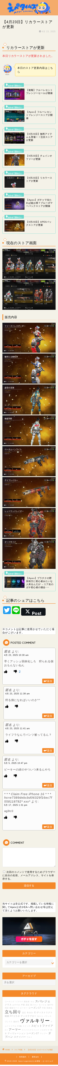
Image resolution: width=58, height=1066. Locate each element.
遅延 (27, 1005)
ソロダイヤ (45, 1030)
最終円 (16, 1022)
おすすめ (16, 1005)
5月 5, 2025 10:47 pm (15, 763)
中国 (44, 1008)
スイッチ (26, 1026)
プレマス (9, 1022)
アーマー (15, 1029)
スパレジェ (42, 1001)
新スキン (34, 1005)
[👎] (16, 671)
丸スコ (40, 1016)
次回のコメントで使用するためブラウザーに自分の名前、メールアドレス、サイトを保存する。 (28, 875)
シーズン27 (32, 1033)
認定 (24, 1013)
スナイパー (20, 1037)
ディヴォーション (17, 1033)
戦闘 (7, 1016)
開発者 (27, 1002)
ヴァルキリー (35, 1020)
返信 (49, 681)
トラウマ (19, 1002)
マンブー (44, 1033)
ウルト (30, 1037)
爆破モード (14, 1008)
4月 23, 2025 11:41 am (17, 728)
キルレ (30, 1012)
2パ (6, 1030)
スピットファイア (42, 1025)
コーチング (10, 1002)
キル (32, 1002)
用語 (7, 1008)
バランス (48, 1016)
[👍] (5, 671)
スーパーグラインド (30, 1030)
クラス (8, 1005)
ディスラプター (28, 1016)
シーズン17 (35, 1007)
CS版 (19, 1026)
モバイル (43, 1005)
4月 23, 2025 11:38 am (17, 693)
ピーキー (24, 1008)
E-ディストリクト (43, 1012)
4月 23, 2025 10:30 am (16, 655)
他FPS (50, 1005)
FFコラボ (15, 1016)
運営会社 (35, 1057)
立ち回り (13, 1012)
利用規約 (22, 1057)
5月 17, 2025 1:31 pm (15, 805)
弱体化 (49, 1008)
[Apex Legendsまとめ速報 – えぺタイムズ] (29, 12)
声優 (23, 1005)
